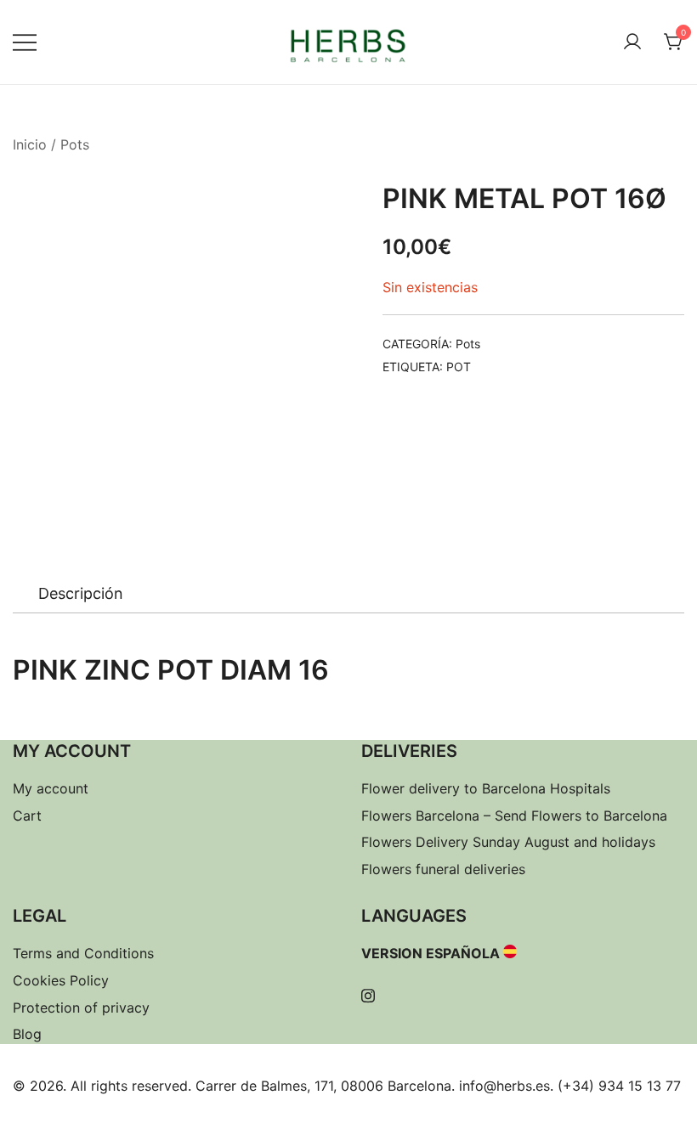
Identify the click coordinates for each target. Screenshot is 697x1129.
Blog (27, 1033)
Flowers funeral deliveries (443, 869)
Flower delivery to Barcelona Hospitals (485, 788)
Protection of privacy (81, 1007)
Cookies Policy (61, 980)
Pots (74, 144)
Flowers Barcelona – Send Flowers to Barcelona (514, 815)
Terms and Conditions (83, 953)
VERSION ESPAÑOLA (430, 953)
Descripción (80, 593)
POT (458, 366)
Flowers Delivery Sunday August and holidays (508, 841)
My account (50, 788)
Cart (27, 815)
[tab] (81, 593)
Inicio (30, 144)
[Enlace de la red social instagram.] (368, 993)
